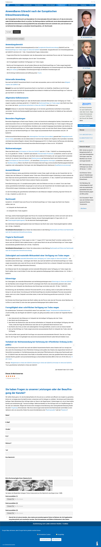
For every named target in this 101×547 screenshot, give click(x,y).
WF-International (72, 5)
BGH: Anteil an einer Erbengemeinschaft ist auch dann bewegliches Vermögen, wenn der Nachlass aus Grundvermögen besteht (86, 155)
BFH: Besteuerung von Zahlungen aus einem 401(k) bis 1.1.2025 (86, 167)
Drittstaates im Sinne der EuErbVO (29, 151)
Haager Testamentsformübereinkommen (58, 310)
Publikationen (9, 2)
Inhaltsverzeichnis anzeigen (15, 39)
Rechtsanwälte (28, 5)
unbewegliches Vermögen (47, 160)
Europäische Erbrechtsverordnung (48, 47)
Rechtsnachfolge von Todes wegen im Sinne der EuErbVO (23, 49)
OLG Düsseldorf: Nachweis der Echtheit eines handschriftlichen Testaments (86, 201)
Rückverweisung (36, 158)
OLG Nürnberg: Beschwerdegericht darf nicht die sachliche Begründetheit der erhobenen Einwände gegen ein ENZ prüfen (86, 188)
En (94, 2)
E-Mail (8, 422)
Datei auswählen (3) (12, 510)
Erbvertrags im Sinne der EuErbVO (62, 281)
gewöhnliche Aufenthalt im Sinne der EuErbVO (32, 105)
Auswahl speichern (45, 539)
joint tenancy (13, 69)
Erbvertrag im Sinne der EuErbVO (42, 362)
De (92, 2)
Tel (7, 450)
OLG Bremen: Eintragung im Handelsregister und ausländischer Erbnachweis (86, 176)
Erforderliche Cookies (45, 534)
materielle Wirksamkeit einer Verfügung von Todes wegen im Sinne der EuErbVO (44, 258)
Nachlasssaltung (13, 163)
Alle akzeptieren (56, 539)
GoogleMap (61, 534)
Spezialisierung (39, 5)
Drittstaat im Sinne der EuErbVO (62, 362)
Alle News (83, 208)
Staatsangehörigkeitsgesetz (16, 220)
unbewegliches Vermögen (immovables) (41, 136)
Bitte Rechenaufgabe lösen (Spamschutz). (19, 478)
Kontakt (92, 5)
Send (17, 32)
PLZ (7, 436)
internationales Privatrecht (45, 153)
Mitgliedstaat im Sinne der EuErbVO (21, 362)
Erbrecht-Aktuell (50, 5)
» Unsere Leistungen (84, 125)
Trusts (40, 73)
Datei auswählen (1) (12, 496)
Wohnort (9, 443)
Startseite (17, 5)
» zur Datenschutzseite (8, 544)
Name (8, 415)
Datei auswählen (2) (12, 503)
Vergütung (83, 5)
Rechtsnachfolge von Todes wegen (49, 103)
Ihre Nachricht (10, 457)
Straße (8, 429)
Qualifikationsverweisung (62, 165)
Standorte (64, 410)
